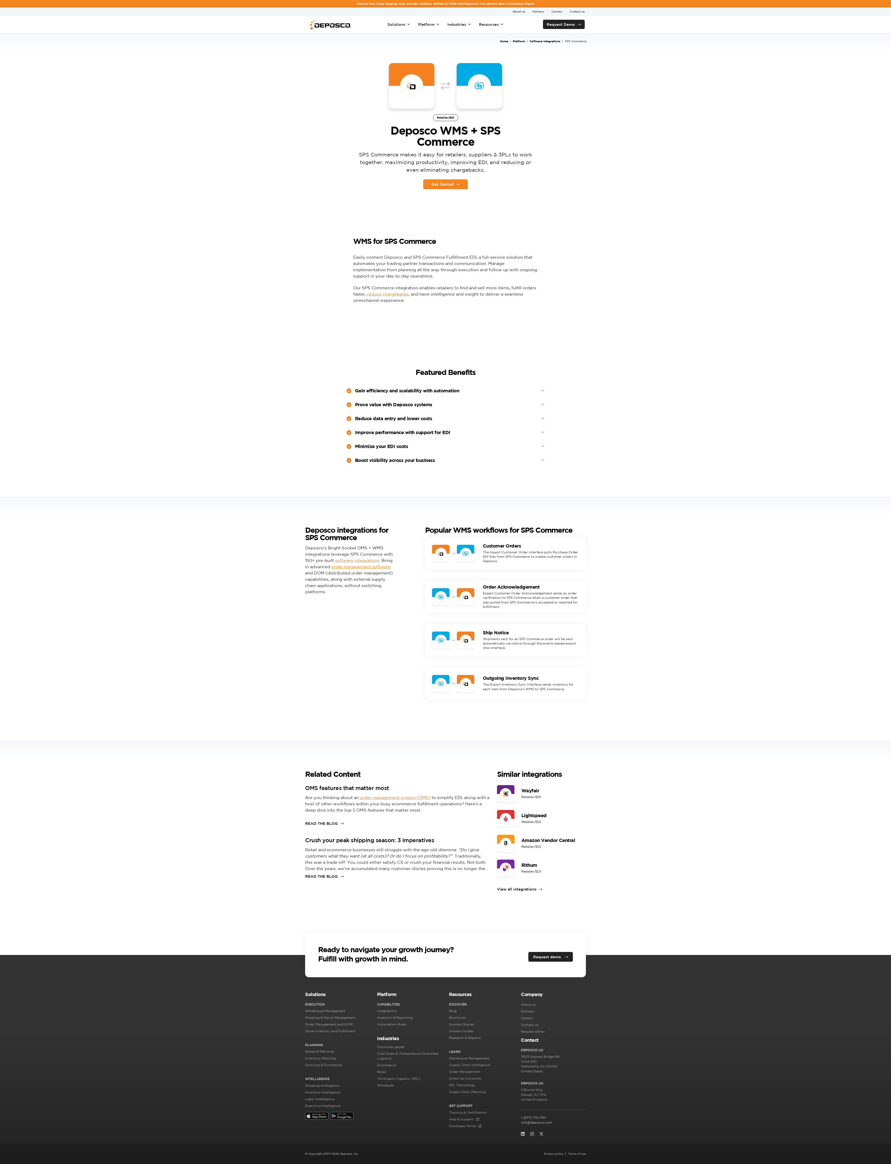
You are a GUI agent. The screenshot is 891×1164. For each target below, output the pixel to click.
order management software (361, 566)
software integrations (357, 560)
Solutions (396, 24)
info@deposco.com (536, 1122)
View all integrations (516, 889)
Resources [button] (489, 24)
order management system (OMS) (395, 797)
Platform (426, 24)
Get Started (442, 184)
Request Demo (561, 24)
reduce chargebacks (388, 294)
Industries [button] (456, 24)
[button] (337, 995)
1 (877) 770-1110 (533, 1117)
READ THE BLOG (321, 823)
